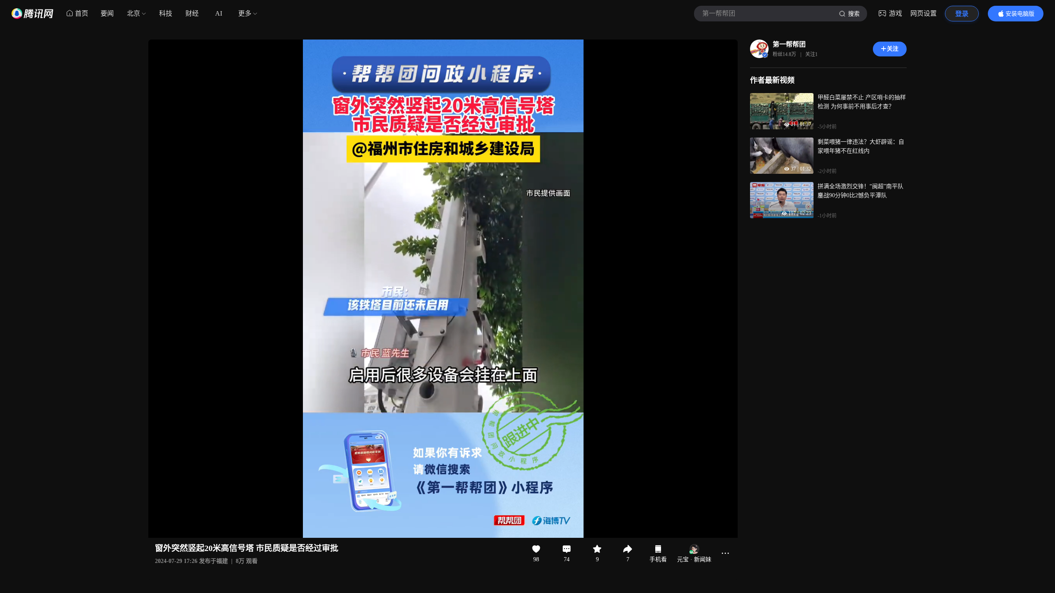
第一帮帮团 (789, 44)
